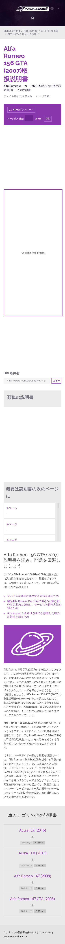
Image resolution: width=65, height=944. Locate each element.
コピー (56, 380)
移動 (48, 118)
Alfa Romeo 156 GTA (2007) (23, 34)
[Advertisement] (46, 54)
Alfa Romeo (30, 30)
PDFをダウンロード (23, 109)
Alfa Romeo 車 (49, 30)
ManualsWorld (12, 30)
